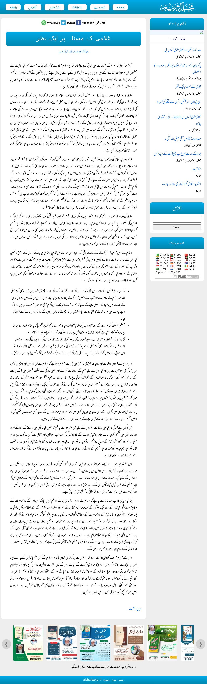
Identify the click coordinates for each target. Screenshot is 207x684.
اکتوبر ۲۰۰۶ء (177, 24)
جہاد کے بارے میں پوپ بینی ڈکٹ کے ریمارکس (177, 154)
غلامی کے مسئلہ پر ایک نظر (188, 87)
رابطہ (13, 7)
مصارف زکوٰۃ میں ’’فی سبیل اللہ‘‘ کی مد (183, 139)
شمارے (99, 7)
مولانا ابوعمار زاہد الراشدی (73, 51)
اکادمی (32, 7)
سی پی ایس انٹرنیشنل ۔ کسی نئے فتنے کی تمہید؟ (179, 102)
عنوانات (77, 7)
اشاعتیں (54, 7)
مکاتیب (196, 169)
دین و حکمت (135, 609)
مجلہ (120, 7)
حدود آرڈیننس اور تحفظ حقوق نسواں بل (182, 50)
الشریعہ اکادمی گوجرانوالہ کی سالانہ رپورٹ (181, 184)
